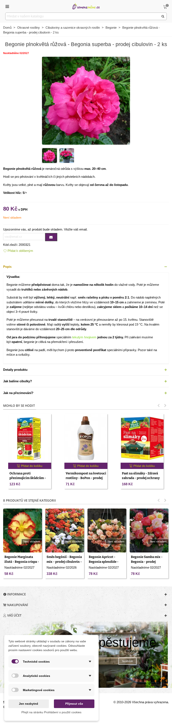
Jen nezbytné (28, 703)
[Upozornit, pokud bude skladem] (51, 237)
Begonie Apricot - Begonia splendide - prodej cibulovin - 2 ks (105, 561)
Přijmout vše (74, 703)
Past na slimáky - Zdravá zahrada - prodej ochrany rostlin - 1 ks (141, 478)
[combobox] (82, 16)
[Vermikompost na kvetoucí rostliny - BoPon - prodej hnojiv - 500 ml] (85, 438)
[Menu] (7, 6)
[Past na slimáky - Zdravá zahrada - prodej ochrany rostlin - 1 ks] (142, 438)
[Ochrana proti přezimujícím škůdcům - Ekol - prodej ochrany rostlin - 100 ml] (29, 438)
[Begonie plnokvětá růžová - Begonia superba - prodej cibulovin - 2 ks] (86, 100)
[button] (86, 267)
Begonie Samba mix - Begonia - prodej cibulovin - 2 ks (147, 561)
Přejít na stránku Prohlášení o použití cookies (51, 712)
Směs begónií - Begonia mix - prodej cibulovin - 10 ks (64, 561)
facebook (127, 661)
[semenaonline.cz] (86, 6)
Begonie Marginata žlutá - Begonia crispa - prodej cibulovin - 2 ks (21, 561)
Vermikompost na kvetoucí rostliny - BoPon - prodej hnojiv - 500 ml (86, 478)
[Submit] (163, 16)
